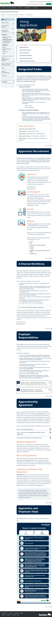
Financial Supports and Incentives (7, 42)
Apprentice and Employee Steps (27, 61)
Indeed (31, 241)
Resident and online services (8, 7)
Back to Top (47, 145)
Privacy (21, 613)
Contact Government (47, 1)
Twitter (3, 614)
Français (37, 1)
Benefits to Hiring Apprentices (7, 37)
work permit (19, 460)
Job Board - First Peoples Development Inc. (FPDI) (40, 251)
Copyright (17, 613)
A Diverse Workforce (24, 52)
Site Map (41, 1)
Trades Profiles (22, 133)
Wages (4, 47)
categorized (26, 85)
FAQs (4, 53)
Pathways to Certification (25, 136)
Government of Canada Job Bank (37, 245)
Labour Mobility (22, 138)
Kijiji (31, 243)
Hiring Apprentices (29, 14)
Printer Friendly (32, 1)
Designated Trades (23, 47)
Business (20, 7)
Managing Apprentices (5, 45)
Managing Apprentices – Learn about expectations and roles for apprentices (32, 390)
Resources (5, 51)
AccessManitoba (29, 368)
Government (27, 7)
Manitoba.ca (3, 14)
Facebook (8, 614)
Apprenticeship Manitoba (12, 14)
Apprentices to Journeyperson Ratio (27, 128)
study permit (28, 460)
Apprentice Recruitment (25, 50)
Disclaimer (11, 613)
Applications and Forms (7, 49)
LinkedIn (32, 248)
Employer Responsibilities (25, 55)
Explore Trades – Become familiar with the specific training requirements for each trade (34, 383)
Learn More (31, 187)
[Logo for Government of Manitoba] (7, 3)
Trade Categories (23, 131)
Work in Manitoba (33, 224)
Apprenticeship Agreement (25, 58)
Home (5, 19)
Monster (32, 247)
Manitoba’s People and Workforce (36, 307)
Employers (21, 14)
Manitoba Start (33, 253)
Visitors (35, 7)
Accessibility (4, 613)
